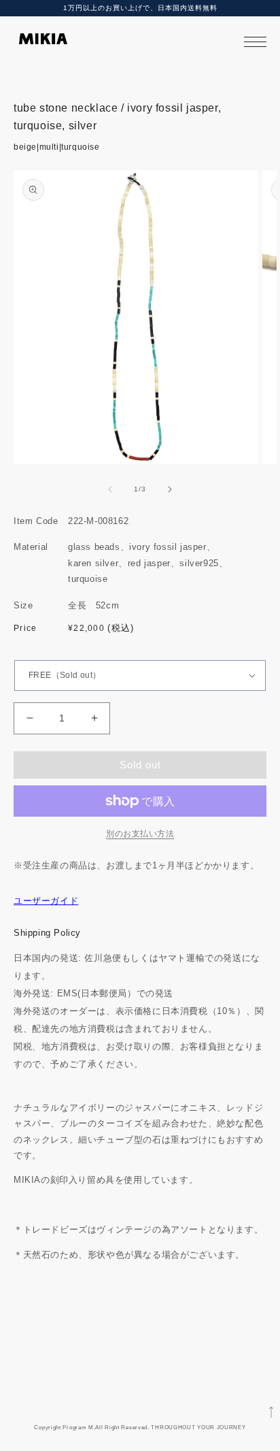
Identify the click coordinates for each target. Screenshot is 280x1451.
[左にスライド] (110, 489)
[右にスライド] (170, 489)
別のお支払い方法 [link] (140, 833)
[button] (255, 41)
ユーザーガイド (46, 901)
